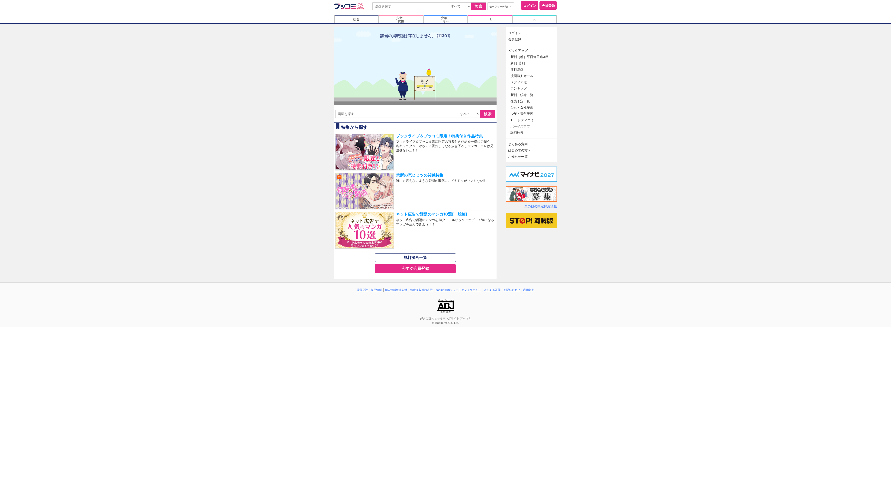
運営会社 (362, 290)
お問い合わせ (512, 290)
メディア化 (518, 82)
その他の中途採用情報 (540, 206)
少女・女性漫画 (521, 107)
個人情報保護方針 (396, 290)
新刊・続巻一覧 (521, 95)
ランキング (518, 88)
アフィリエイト (471, 290)
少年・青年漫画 (521, 114)
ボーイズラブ (520, 126)
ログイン (529, 5)
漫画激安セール (521, 76)
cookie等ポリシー (447, 290)
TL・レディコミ (522, 120)
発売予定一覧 (520, 101)
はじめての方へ (519, 150)
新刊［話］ (518, 63)
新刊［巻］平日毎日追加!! (529, 57)
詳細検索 (516, 133)
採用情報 (376, 290)
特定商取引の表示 (421, 290)
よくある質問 (518, 144)
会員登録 (548, 5)
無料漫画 (516, 69)
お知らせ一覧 (518, 156)
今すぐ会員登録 (415, 268)
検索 (478, 6)
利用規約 (528, 290)
